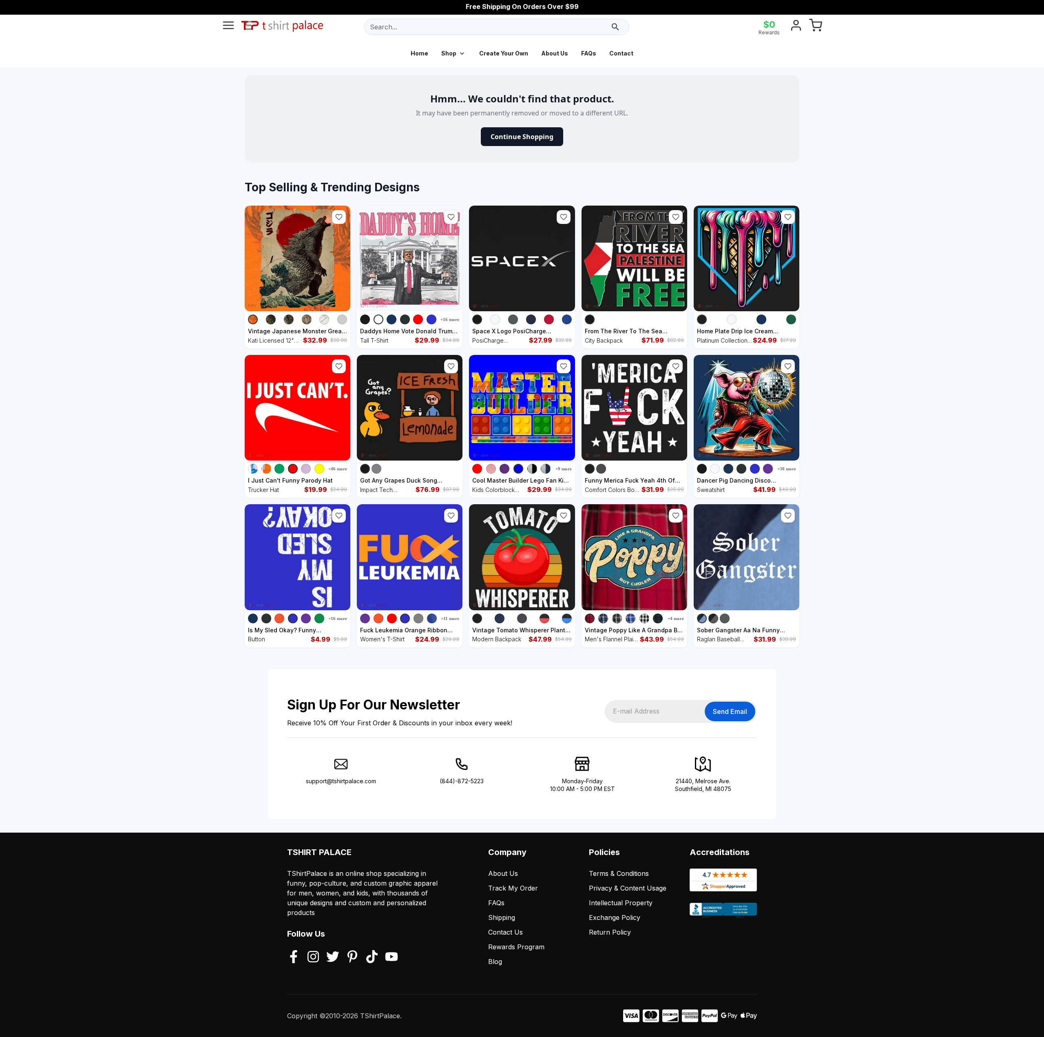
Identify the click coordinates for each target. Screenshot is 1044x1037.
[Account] (796, 27)
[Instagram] (313, 957)
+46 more (337, 468)
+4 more (676, 618)
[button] (339, 217)
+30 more (786, 468)
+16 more (449, 319)
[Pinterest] (352, 957)
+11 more (450, 618)
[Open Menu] (228, 27)
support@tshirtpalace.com (341, 781)
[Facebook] (293, 957)
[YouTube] (391, 957)
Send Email (730, 711)
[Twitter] (332, 957)
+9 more (563, 468)
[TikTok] (371, 957)
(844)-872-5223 (462, 781)
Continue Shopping (522, 136)
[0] (815, 27)
